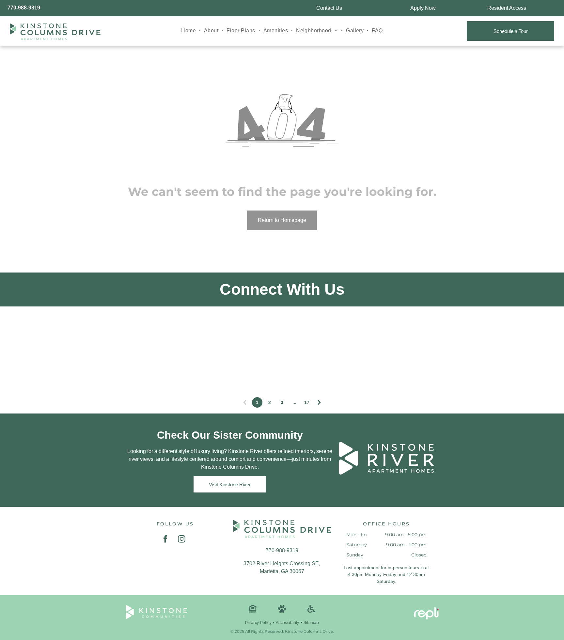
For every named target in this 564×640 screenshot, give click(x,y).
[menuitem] (189, 30)
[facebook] (165, 539)
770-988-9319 (24, 7)
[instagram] (181, 539)
